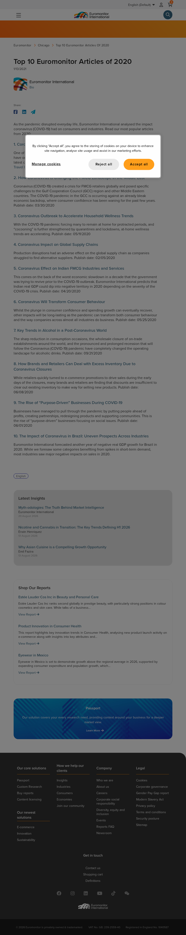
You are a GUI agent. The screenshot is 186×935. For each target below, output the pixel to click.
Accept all (139, 164)
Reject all (103, 164)
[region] (93, 156)
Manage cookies (46, 164)
